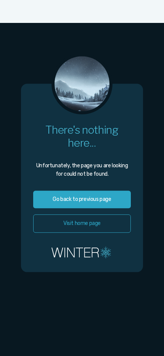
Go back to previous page (82, 199)
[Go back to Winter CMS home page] (82, 252)
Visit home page (82, 223)
